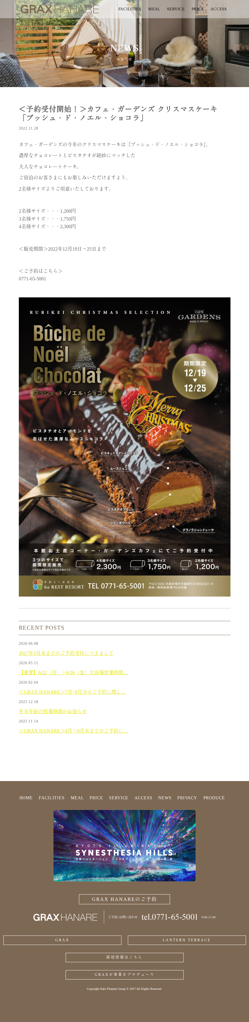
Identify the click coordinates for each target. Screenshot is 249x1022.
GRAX (62, 940)
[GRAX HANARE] (66, 9)
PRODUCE (214, 798)
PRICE (96, 798)
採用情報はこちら (124, 957)
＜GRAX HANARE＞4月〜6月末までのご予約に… (73, 730)
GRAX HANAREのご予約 (124, 899)
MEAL (77, 798)
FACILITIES (51, 798)
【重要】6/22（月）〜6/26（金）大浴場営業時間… (73, 672)
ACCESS (143, 798)
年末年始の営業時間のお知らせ (53, 711)
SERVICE (118, 798)
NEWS (164, 798)
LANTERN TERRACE (187, 940)
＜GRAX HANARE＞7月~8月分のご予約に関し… (72, 692)
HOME (26, 798)
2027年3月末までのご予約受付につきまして (66, 653)
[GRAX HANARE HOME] (124, 921)
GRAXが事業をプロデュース (125, 975)
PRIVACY (187, 798)
